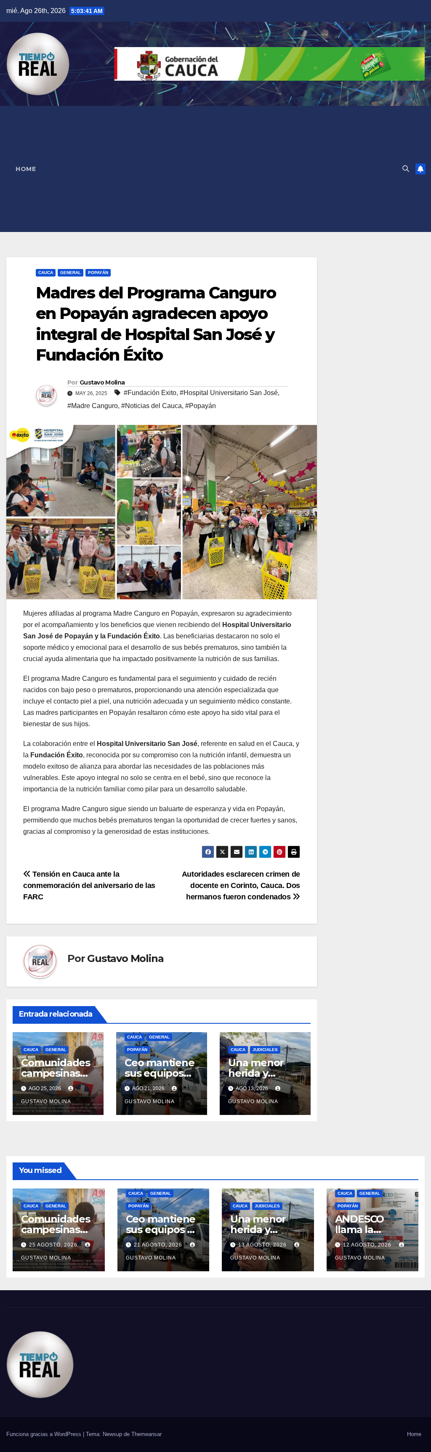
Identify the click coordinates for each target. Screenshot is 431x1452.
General (70, 272)
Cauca (45, 272)
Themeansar (146, 1434)
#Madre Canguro (92, 405)
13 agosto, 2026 (263, 1245)
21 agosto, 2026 (159, 1245)
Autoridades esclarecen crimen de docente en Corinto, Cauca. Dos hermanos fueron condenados (241, 885)
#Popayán (200, 405)
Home (26, 169)
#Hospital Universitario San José (229, 392)
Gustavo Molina (102, 382)
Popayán (98, 272)
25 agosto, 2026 (54, 1245)
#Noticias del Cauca (151, 405)
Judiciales (265, 1049)
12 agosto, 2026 (368, 1245)
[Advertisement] (220, 169)
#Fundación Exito (150, 392)
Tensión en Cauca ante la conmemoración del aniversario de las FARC (89, 885)
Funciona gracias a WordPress (44, 1434)
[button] (405, 168)
